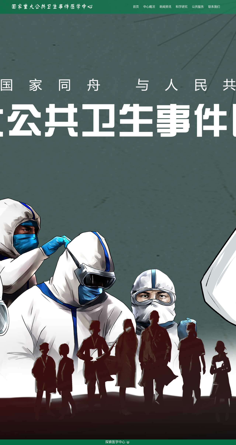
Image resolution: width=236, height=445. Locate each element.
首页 (136, 6)
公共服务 (198, 6)
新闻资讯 (165, 6)
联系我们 (214, 6)
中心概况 (149, 6)
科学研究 (182, 6)
